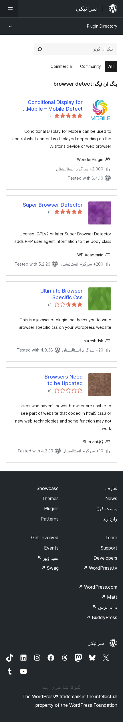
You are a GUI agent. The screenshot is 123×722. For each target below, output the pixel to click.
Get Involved (45, 537)
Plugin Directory (102, 26)
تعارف (111, 488)
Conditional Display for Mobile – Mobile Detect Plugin (55, 105)
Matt (109, 597)
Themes (50, 498)
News (111, 498)
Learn (111, 537)
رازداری (109, 519)
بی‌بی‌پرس (104, 607)
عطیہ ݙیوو (48, 558)
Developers (105, 558)
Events (51, 548)
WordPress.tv (100, 568)
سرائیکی (96, 643)
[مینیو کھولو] (9, 8)
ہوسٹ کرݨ (106, 508)
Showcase (48, 488)
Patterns (50, 519)
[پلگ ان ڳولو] (39, 49)
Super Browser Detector (53, 205)
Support (109, 548)
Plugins (51, 508)
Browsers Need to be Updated (64, 380)
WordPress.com (97, 587)
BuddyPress (101, 617)
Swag (50, 568)
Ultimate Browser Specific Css (61, 294)
